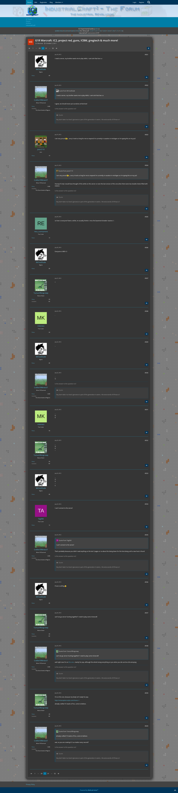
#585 (146, 217)
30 (43, 48)
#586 (146, 247)
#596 (146, 582)
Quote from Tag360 (65, 540)
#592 (146, 440)
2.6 (72, 31)
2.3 (65, 31)
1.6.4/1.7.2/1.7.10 (95, 31)
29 (39, 48)
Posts (33, 75)
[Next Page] (56, 48)
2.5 (69, 31)
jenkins (96, 29)
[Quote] (146, 77)
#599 (146, 693)
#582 (146, 85)
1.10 (112, 31)
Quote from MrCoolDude (67, 91)
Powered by (89, 790)
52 (53, 48)
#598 (146, 646)
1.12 (121, 31)
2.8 (79, 31)
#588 (146, 311)
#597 (146, 613)
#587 (146, 278)
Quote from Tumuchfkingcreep (69, 651)
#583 (146, 135)
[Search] (149, 2)
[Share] (148, 48)
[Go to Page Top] (175, 790)
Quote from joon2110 (66, 171)
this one (71, 662)
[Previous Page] (29, 48)
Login (134, 2)
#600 (146, 726)
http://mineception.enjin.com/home (66, 700)
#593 (146, 473)
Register (141, 2)
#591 (146, 410)
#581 (146, 54)
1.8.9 (104, 31)
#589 (146, 342)
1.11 (117, 31)
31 (46, 48)
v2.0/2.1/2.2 (59, 31)
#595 (146, 535)
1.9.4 (108, 31)
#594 (146, 504)
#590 (146, 373)
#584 (146, 165)
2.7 (75, 31)
